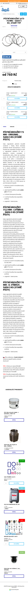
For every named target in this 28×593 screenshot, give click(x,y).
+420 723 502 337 (5, 3)
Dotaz (15, 84)
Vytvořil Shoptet (15, 589)
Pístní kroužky (18, 81)
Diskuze (12, 126)
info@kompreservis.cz (22, 3)
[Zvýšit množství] (7, 98)
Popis (4, 126)
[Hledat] (18, 13)
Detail (14, 420)
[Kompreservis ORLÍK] (14, 10)
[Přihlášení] (21, 13)
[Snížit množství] (7, 99)
